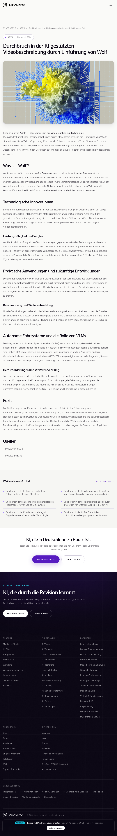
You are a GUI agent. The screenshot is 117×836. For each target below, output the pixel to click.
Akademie (7, 743)
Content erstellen (11, 680)
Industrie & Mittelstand (90, 675)
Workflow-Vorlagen (50, 791)
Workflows (7, 664)
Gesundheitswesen (89, 670)
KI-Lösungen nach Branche (75, 791)
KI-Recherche (48, 664)
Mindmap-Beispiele (31, 797)
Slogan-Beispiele (10, 797)
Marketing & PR (87, 690)
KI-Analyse (47, 675)
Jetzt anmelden (55, 828)
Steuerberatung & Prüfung (92, 664)
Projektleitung (86, 706)
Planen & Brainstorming (53, 690)
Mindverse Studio (11, 644)
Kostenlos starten (46, 559)
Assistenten (8, 659)
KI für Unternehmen (89, 644)
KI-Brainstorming (50, 696)
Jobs (44, 738)
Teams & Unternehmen (90, 685)
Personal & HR (86, 701)
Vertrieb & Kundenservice (91, 696)
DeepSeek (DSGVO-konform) (55, 764)
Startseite (9, 28)
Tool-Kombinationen (28, 791)
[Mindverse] (14, 5)
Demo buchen (73, 559)
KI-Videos (46, 644)
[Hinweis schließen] (69, 828)
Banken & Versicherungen (92, 649)
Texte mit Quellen (49, 670)
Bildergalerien (50, 797)
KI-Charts (46, 701)
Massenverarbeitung (51, 680)
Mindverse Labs (49, 769)
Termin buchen (48, 759)
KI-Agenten (8, 654)
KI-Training (47, 685)
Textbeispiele (97, 791)
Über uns (46, 733)
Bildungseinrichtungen (90, 680)
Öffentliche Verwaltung (90, 654)
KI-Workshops (9, 748)
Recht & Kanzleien (88, 659)
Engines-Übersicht (11, 753)
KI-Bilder (7, 685)
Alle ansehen (105, 482)
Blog (5, 733)
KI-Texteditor (48, 649)
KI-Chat (6, 649)
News (22, 28)
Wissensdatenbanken (13, 670)
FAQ (5, 764)
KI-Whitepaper (48, 706)
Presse (45, 743)
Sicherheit (46, 748)
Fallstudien (8, 759)
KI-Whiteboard (48, 659)
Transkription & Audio (51, 654)
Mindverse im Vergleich (52, 753)
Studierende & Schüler (90, 716)
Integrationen (9, 675)
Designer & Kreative (89, 711)
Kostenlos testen (15, 613)
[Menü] (111, 5)
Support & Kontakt (11, 769)
